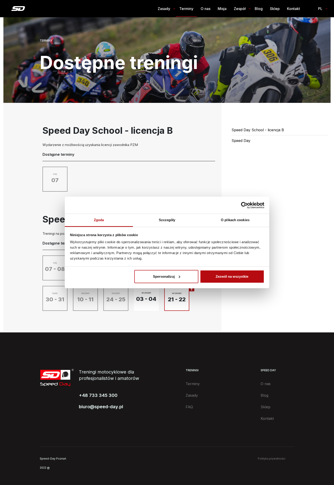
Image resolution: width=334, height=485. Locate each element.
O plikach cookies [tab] (235, 220)
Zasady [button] (164, 8)
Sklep (275, 8)
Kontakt (293, 8)
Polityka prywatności (271, 458)
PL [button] (320, 8)
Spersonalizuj (164, 276)
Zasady (192, 395)
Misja (222, 8)
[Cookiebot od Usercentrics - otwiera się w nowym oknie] (244, 205)
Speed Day (241, 140)
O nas (205, 8)
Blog (259, 8)
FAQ (189, 407)
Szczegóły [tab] (167, 220)
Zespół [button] (240, 8)
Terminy (186, 8)
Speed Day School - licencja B (258, 130)
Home (18, 8)
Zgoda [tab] (99, 220)
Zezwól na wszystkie (232, 276)
